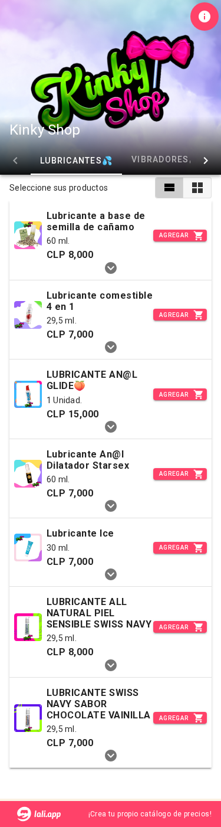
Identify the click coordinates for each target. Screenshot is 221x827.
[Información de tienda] (204, 16)
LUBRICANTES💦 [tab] (76, 160)
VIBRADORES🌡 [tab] (163, 159)
